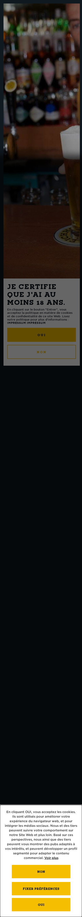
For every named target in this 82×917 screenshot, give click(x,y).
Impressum (16, 322)
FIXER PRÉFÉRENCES (41, 889)
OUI (41, 335)
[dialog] (41, 861)
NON (41, 352)
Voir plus (51, 858)
